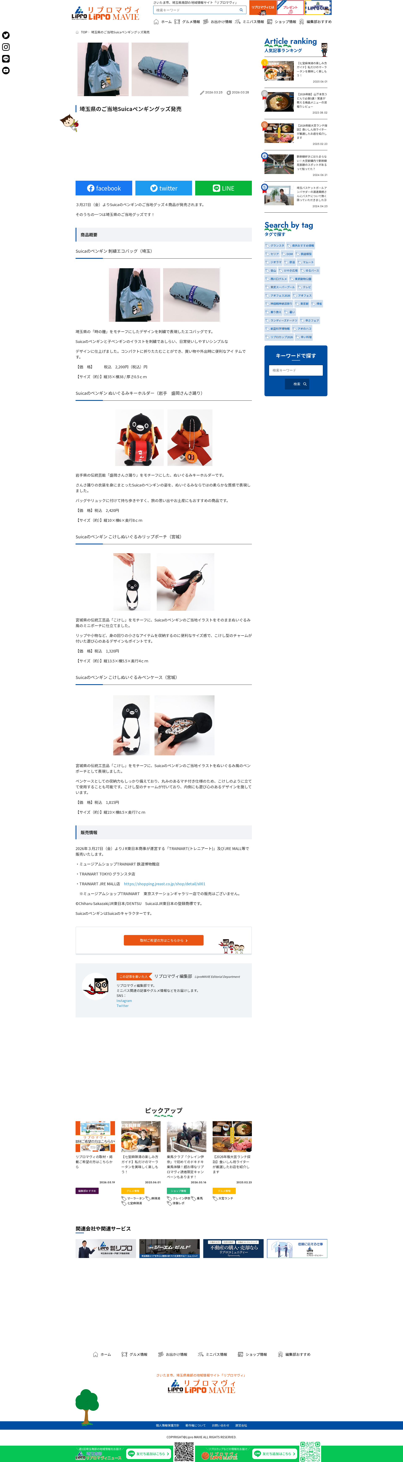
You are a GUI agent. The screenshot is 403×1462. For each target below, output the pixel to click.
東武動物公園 (303, 279)
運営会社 (241, 1425)
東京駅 (304, 304)
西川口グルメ (279, 279)
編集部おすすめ (319, 21)
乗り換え (276, 312)
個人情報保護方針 (167, 1425)
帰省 (319, 304)
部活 (292, 262)
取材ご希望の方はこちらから (162, 940)
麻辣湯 (155, 1198)
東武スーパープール (283, 287)
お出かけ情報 (221, 21)
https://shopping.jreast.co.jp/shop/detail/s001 (164, 883)
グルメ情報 (191, 21)
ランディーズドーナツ (284, 320)
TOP (84, 32)
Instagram (124, 1000)
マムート (308, 262)
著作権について (195, 1425)
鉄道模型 (306, 254)
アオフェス (305, 295)
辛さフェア (312, 320)
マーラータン (136, 1198)
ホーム (166, 21)
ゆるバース (312, 270)
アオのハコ (304, 329)
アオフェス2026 (280, 295)
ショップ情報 (285, 21)
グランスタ (277, 245)
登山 (273, 270)
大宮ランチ (226, 1198)
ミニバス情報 (253, 21)
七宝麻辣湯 (134, 1203)
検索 (297, 384)
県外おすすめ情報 (303, 245)
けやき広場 (291, 270)
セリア (275, 254)
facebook (108, 188)
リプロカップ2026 (282, 337)
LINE (228, 188)
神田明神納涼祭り (281, 304)
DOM (290, 254)
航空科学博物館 (280, 329)
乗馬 (200, 1198)
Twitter (122, 1005)
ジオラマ (276, 262)
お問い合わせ (220, 1425)
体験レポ (178, 1203)
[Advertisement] (164, 147)
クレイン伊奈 (181, 1198)
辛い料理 (306, 337)
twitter (168, 188)
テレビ (307, 287)
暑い (292, 312)
